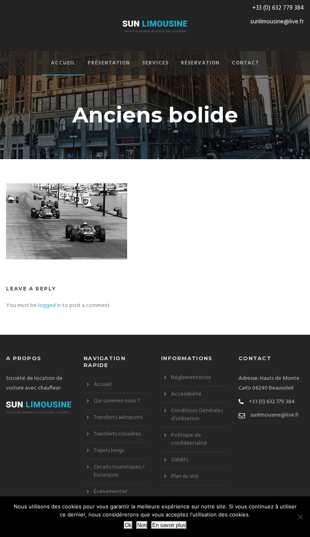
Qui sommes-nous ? (117, 401)
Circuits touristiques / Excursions (119, 471)
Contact (245, 63)
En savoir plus (169, 525)
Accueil (63, 63)
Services (155, 63)
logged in (49, 305)
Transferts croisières (117, 434)
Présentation (109, 63)
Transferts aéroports (118, 417)
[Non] (300, 517)
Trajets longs (109, 450)
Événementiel (110, 491)
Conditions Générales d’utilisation (197, 414)
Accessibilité (186, 394)
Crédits (179, 459)
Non (142, 525)
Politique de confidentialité (189, 439)
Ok (128, 525)
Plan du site (185, 476)
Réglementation (191, 377)
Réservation (200, 63)
